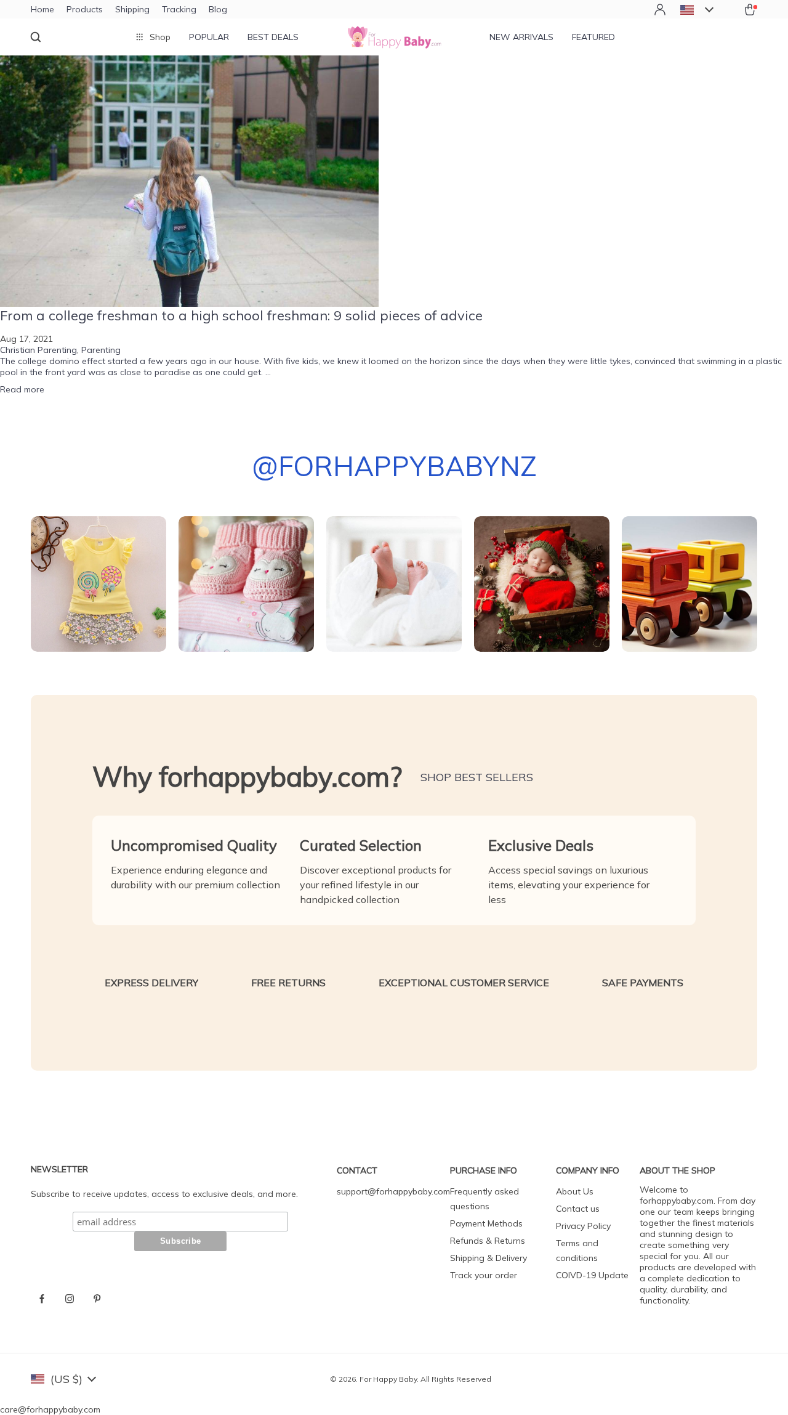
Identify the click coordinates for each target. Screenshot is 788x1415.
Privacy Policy (583, 1225)
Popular (209, 37)
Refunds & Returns (487, 1240)
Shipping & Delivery (488, 1257)
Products (84, 9)
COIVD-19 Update (592, 1275)
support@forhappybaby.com (393, 1191)
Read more (22, 389)
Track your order (483, 1275)
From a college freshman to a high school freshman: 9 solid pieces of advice (241, 315)
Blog (218, 9)
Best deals (273, 37)
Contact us (578, 1208)
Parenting (101, 349)
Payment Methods (486, 1223)
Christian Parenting (38, 349)
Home (42, 9)
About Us (574, 1191)
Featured (593, 37)
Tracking (179, 9)
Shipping (132, 9)
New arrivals (521, 37)
